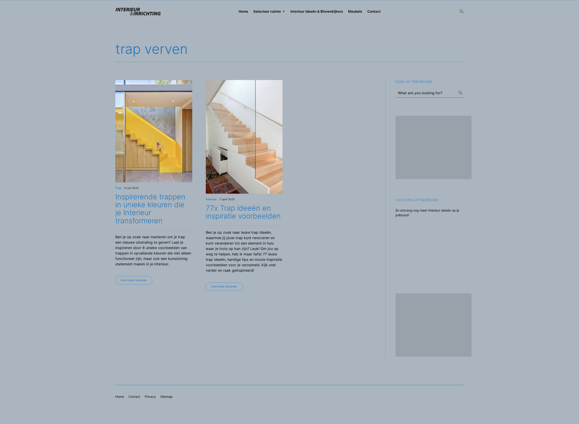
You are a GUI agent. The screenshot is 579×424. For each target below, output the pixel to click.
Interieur (211, 199)
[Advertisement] (434, 147)
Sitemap (166, 396)
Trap (118, 188)
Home (243, 11)
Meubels (355, 11)
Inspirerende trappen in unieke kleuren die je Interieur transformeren (150, 208)
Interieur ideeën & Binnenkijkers (316, 11)
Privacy (150, 396)
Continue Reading (134, 280)
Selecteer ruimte (267, 11)
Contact (374, 11)
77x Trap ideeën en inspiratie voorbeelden (243, 212)
